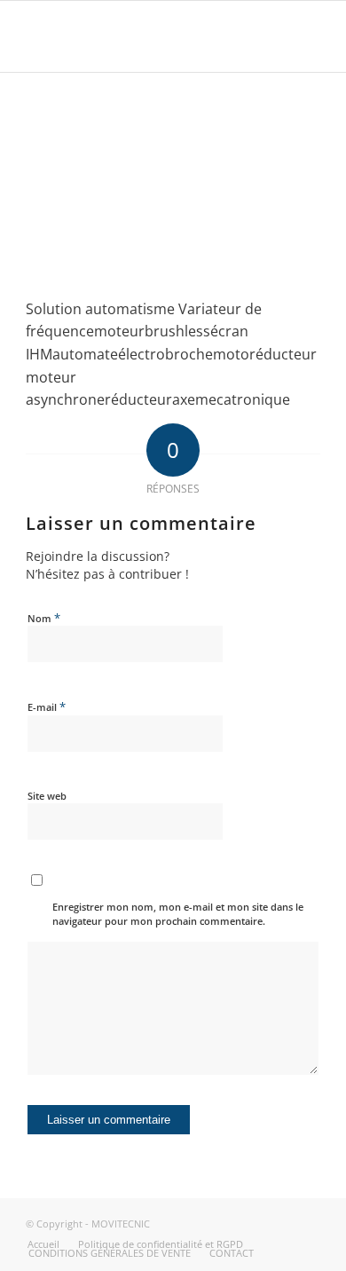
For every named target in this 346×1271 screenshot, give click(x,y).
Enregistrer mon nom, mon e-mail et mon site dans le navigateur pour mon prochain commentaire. (177, 914)
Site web (47, 795)
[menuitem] (43, 1244)
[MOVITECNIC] (143, 36)
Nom (44, 618)
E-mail (47, 706)
